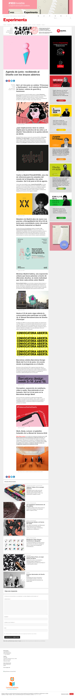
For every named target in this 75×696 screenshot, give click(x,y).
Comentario (7, 599)
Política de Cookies (37, 694)
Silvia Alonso (13, 84)
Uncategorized (29, 485)
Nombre (6, 616)
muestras (13, 89)
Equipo (4, 665)
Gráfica (4, 24)
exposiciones (13, 88)
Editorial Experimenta (7, 664)
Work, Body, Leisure (20, 436)
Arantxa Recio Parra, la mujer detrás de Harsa (35, 557)
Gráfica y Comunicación (37, 485)
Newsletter (39, 24)
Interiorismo (20, 24)
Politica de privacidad (7, 659)
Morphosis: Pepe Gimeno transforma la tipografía (33, 540)
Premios (28, 572)
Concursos (25, 24)
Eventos (29, 24)
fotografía (10, 89)
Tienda (43, 24)
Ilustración (28, 555)
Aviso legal (5, 657)
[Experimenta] (15, 20)
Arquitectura (9, 24)
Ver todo (34, 24)
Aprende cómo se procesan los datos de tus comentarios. (33, 640)
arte (9, 88)
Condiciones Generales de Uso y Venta (10, 658)
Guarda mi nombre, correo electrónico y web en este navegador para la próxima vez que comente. (21, 633)
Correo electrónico (9, 622)
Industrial (14, 24)
